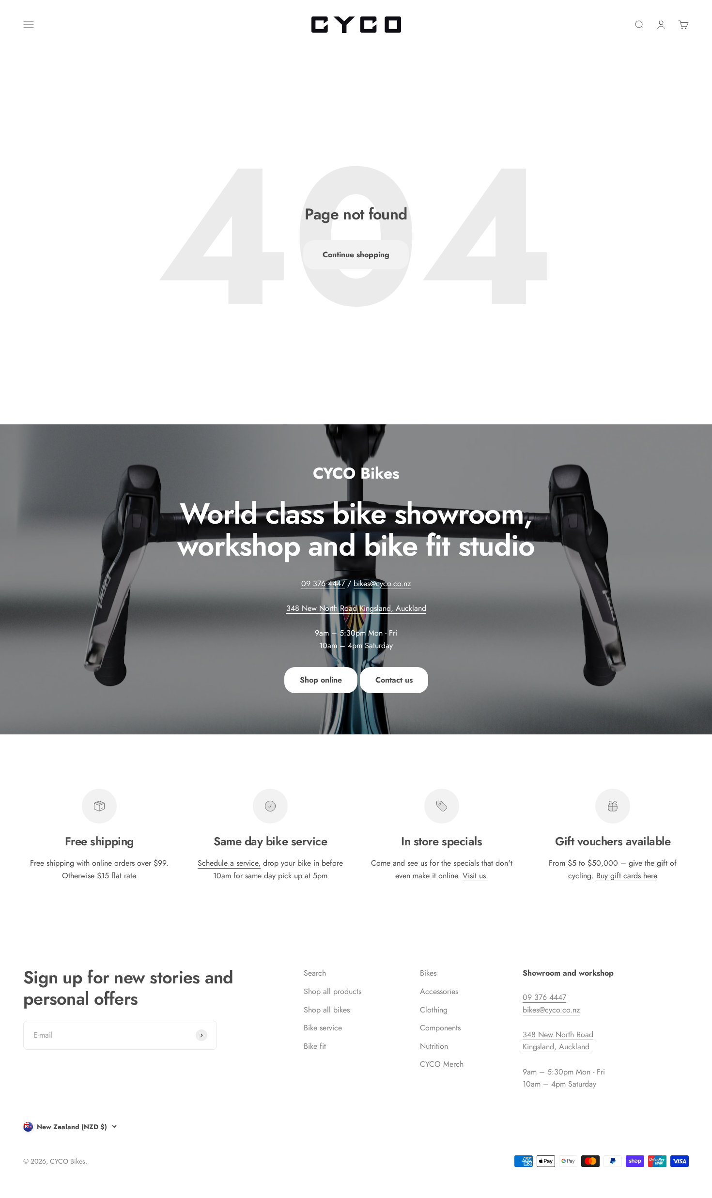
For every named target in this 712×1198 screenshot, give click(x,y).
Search (315, 973)
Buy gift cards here (626, 875)
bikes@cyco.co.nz (382, 583)
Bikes (428, 973)
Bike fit (315, 1046)
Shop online (321, 679)
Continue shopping (356, 254)
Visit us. (475, 875)
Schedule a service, (229, 863)
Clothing (434, 1009)
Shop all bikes (327, 1009)
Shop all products (332, 991)
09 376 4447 (323, 583)
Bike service (323, 1027)
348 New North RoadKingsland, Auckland (558, 1041)
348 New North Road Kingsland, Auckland (356, 608)
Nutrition (434, 1046)
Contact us (394, 679)
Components (440, 1027)
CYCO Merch (442, 1064)
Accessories (439, 991)
